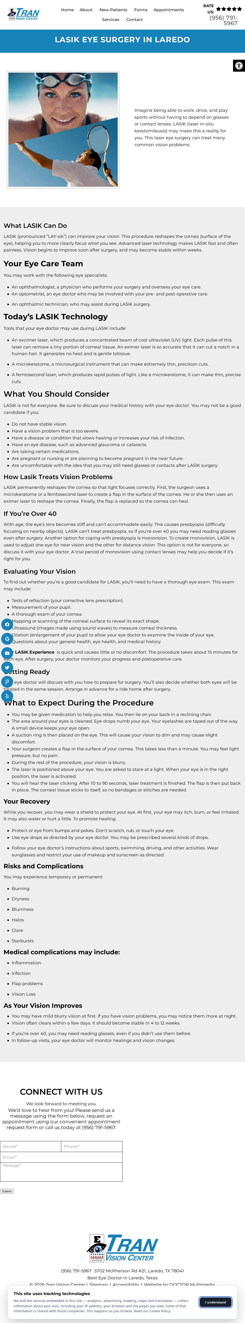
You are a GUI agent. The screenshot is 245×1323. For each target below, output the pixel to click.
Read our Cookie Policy (152, 1311)
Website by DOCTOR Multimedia (179, 1284)
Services (110, 19)
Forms (141, 9)
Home (67, 9)
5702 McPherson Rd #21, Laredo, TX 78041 (139, 1271)
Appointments (169, 9)
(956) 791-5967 (224, 20)
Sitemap (98, 1284)
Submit (7, 1191)
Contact (134, 19)
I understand (215, 1302)
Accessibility (126, 1284)
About (86, 9)
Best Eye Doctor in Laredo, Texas (122, 1277)
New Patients (113, 9)
